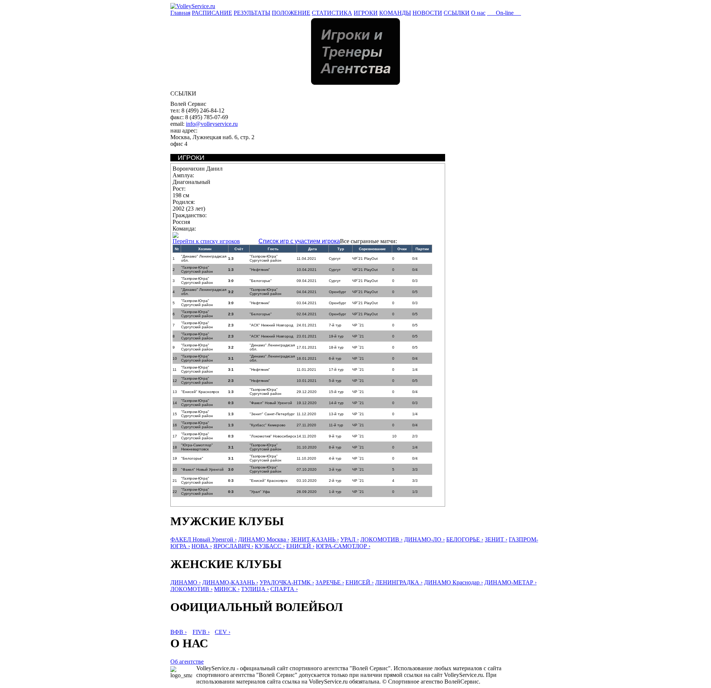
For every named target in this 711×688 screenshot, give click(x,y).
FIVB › (201, 632)
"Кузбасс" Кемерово (268, 425)
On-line (504, 13)
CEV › (222, 632)
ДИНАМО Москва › (263, 539)
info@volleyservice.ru (212, 124)
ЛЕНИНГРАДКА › (399, 582)
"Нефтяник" (260, 270)
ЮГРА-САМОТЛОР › (343, 546)
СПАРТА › (284, 589)
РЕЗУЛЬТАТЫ (252, 13)
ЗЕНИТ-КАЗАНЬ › (315, 539)
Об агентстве (187, 661)
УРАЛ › (349, 539)
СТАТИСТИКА (332, 13)
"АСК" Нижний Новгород (271, 325)
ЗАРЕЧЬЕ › (330, 582)
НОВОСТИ (427, 13)
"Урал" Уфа (260, 492)
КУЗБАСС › (270, 546)
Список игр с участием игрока (299, 241)
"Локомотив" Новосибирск (273, 436)
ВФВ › (178, 632)
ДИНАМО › (185, 582)
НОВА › (201, 546)
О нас (478, 13)
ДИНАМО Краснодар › (453, 582)
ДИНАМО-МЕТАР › (510, 582)
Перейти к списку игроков (206, 241)
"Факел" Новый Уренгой (271, 403)
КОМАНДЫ (395, 13)
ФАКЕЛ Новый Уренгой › (203, 539)
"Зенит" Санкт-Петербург (272, 414)
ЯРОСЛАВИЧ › (233, 546)
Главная (180, 13)
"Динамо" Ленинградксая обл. (203, 258)
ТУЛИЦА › (255, 589)
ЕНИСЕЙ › (300, 546)
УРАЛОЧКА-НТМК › (287, 582)
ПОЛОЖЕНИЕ (291, 13)
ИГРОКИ (366, 13)
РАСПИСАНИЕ (212, 13)
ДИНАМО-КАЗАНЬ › (230, 582)
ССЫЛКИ (457, 13)
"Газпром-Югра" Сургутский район (265, 258)
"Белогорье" (261, 281)
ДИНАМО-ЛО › (424, 539)
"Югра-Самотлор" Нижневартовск (197, 447)
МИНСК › (227, 589)
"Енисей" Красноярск (200, 392)
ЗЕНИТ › (496, 539)
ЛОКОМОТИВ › (381, 539)
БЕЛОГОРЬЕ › (464, 539)
